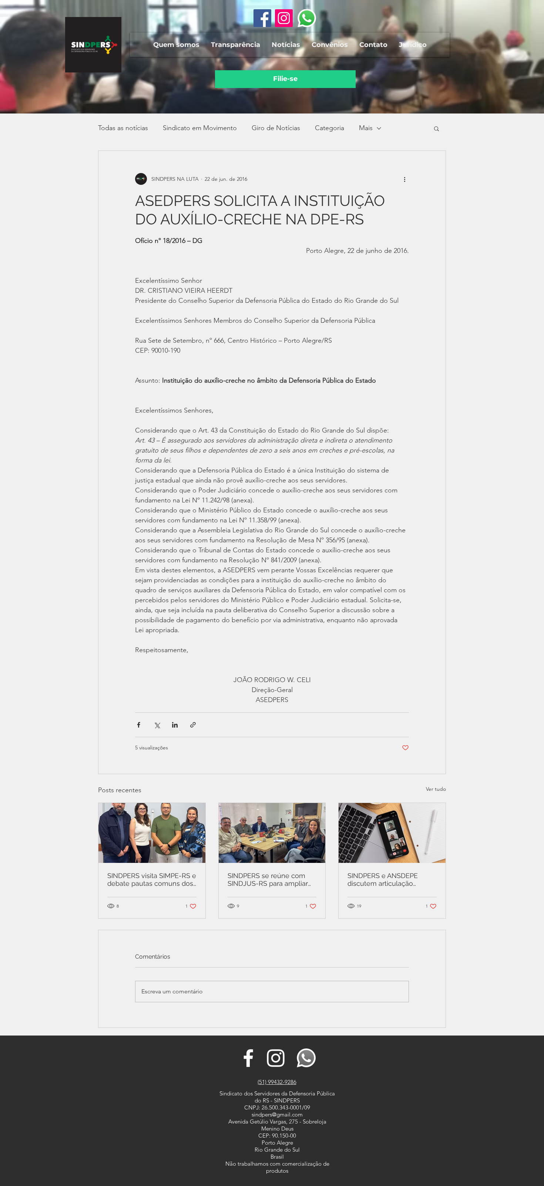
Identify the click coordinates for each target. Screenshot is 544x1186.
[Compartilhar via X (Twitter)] (156, 724)
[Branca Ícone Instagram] (276, 1058)
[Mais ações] (404, 178)
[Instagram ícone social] (284, 18)
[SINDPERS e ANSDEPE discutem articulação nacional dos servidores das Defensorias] (392, 833)
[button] (176, 45)
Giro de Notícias (276, 128)
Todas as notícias (123, 128)
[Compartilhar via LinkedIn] (174, 724)
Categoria (329, 128)
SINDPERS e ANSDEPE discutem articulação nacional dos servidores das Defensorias (390, 879)
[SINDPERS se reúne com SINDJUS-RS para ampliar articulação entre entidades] (272, 833)
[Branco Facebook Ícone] (248, 1058)
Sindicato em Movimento (200, 128)
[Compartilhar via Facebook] (138, 724)
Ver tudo (436, 789)
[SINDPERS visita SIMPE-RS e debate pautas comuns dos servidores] (151, 833)
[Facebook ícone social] (262, 18)
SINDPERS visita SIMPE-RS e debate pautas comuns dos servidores (151, 879)
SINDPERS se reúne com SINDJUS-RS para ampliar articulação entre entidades (270, 879)
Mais (366, 128)
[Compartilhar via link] (193, 724)
